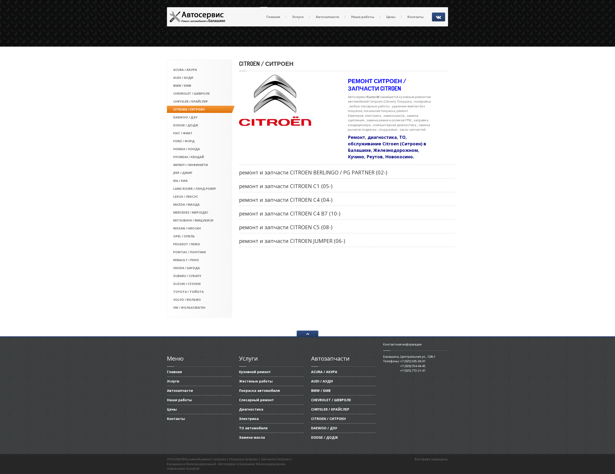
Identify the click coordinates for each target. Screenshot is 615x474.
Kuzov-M (372, 97)
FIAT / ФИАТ (182, 133)
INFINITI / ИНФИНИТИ (190, 165)
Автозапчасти (327, 17)
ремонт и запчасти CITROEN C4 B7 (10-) (289, 213)
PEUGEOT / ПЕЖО (186, 244)
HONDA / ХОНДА (186, 149)
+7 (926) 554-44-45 (412, 366)
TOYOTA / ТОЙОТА (188, 291)
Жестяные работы (256, 381)
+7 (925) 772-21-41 (412, 370)
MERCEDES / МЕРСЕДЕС (190, 212)
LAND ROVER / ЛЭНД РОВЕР (194, 188)
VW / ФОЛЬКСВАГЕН (189, 307)
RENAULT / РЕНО (186, 260)
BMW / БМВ (182, 85)
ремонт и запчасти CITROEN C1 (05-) (285, 186)
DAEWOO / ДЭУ (185, 117)
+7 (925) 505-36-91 (412, 361)
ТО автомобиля (253, 428)
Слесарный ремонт (256, 400)
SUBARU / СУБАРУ (187, 276)
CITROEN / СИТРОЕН (189, 109)
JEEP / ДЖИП (182, 173)
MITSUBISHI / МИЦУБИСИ (193, 220)
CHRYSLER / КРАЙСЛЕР (190, 101)
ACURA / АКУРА (185, 70)
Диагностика (251, 409)
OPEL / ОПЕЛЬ (184, 236)
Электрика (249, 418)
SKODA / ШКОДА (186, 268)
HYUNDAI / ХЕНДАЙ (188, 157)
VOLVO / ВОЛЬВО (187, 299)
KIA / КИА (180, 181)
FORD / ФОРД (184, 141)
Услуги (298, 17)
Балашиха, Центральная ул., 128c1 (409, 356)
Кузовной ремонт (255, 372)
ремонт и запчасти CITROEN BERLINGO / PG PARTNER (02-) (313, 172)
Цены (390, 17)
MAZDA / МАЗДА (186, 204)
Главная (273, 17)
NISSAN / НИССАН (187, 228)
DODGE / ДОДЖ (185, 125)
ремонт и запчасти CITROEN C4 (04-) (285, 199)
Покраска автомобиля (259, 390)
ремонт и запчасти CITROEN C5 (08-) (285, 227)
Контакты (415, 17)
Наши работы (362, 17)
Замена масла (252, 437)
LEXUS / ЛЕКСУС (185, 196)
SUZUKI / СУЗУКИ (187, 284)
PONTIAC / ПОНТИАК (189, 252)
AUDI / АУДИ (183, 77)
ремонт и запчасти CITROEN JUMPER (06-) (292, 240)
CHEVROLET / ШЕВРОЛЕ (191, 93)
